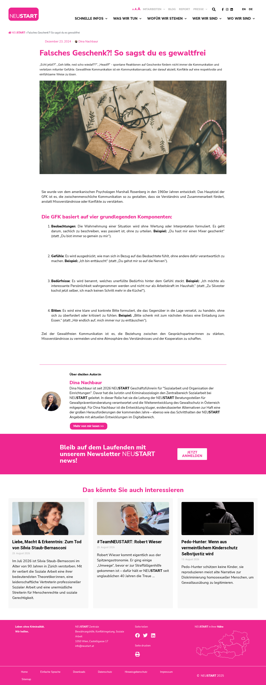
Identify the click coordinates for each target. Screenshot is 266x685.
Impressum (166, 671)
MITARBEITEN (152, 9)
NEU (18, 32)
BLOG (172, 9)
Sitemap (26, 679)
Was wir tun (125, 18)
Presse (198, 9)
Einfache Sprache (50, 671)
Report (184, 9)
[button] (214, 9)
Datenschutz (105, 671)
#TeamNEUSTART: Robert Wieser (129, 541)
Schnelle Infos (89, 18)
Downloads (79, 671)
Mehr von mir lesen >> (88, 426)
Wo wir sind (239, 18)
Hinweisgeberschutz (136, 671)
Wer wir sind (205, 18)
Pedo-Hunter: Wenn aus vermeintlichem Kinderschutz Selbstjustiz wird (209, 547)
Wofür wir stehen (165, 18)
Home (24, 671)
